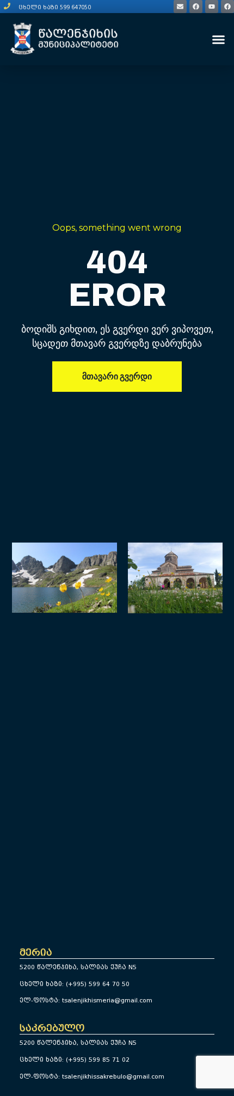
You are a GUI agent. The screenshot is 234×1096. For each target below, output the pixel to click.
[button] (218, 39)
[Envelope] (180, 6)
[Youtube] (211, 6)
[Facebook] (195, 6)
